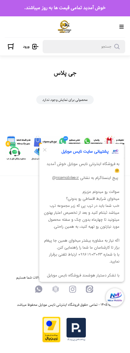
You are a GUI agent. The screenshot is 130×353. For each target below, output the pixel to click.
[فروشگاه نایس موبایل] (64, 27)
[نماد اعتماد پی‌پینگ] (76, 340)
